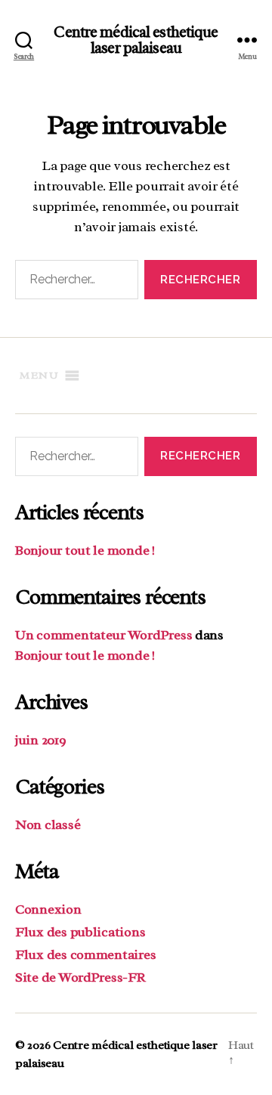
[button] (39, 375)
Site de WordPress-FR (80, 977)
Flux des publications (80, 931)
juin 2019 (40, 740)
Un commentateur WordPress (103, 634)
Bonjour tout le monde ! (85, 550)
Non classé (47, 824)
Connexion (48, 909)
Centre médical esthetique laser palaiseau (136, 40)
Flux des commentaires (85, 954)
